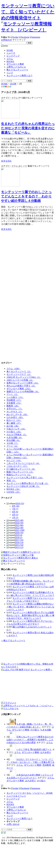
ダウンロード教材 (15, 64)
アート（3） (12, 394)
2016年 (13, 84)
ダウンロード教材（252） (19, 388)
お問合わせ (6, 40)
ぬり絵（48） (13, 426)
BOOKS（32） (14, 489)
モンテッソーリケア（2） (19, 374)
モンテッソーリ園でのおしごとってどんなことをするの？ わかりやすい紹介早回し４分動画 (26, 196)
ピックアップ (13, 56)
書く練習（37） (14, 423)
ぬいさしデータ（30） (17, 414)
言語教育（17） (14, 400)
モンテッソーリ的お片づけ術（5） (23, 486)
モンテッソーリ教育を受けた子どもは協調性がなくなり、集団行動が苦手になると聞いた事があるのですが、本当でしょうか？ (30, 615)
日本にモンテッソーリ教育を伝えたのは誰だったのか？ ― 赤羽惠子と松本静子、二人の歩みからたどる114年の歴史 (30, 740)
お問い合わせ (13, 824)
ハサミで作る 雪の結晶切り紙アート (34, 749)
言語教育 (46, 765)
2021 (19, 530)
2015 (19, 545)
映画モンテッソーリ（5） (19, 475)
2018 (18, 537)
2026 (20, 503)
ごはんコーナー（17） (17, 466)
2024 (19, 523)
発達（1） (11, 480)
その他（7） (12, 443)
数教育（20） (13, 406)
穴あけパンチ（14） (16, 429)
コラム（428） (14, 368)
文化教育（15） (14, 403)
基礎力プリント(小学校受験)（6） (23, 391)
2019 (18, 535)
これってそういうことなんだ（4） (23, 463)
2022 (19, 527)
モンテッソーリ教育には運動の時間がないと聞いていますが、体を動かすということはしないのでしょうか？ (30, 607)
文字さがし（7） (15, 409)
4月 (15, 515)
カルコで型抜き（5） (17, 434)
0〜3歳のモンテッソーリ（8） (21, 469)
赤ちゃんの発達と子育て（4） (21, 386)
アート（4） (12, 446)
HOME (10, 50)
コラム (10, 59)
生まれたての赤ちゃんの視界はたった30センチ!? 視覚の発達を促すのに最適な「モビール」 (28, 128)
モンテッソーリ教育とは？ (20, 75)
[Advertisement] (21, 250)
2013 (19, 547)
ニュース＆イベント (16, 796)
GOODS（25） (14, 492)
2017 (19, 540)
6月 (15, 512)
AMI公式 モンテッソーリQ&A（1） (24, 377)
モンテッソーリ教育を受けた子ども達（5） (28, 483)
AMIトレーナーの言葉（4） (20, 380)
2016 (19, 542)
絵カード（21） (14, 420)
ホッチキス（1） (15, 411)
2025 (19, 520)
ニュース (11, 53)
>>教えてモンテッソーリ (13, 640)
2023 (19, 525)
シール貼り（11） (15, 397)
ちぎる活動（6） (15, 437)
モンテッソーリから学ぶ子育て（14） (25, 477)
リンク (10, 72)
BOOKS (10, 61)
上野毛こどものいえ (16, 67)
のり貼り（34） (14, 432)
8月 (15, 506)
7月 (15, 509)
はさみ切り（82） (15, 417)
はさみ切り (45, 752)
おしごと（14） (14, 460)
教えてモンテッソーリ (17, 70)
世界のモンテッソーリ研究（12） (23, 383)
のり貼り (34, 730)
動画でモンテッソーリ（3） (20, 472)
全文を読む (6, 161)
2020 (19, 532)
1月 (15, 517)
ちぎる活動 (45, 730)
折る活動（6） (14, 440)
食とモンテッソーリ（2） (19, 371)
